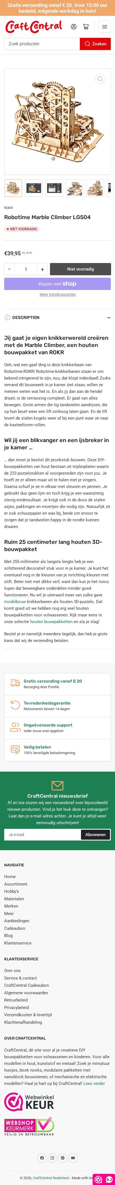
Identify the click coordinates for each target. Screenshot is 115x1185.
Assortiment (15, 884)
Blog (8, 935)
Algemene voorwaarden (26, 992)
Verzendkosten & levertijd (28, 1014)
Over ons (12, 970)
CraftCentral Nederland (51, 1178)
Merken (11, 906)
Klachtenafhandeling (23, 1022)
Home (10, 876)
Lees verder (94, 1083)
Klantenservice (18, 943)
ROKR (8, 208)
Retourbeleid (16, 1000)
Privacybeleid (16, 1007)
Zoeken (99, 43)
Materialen (14, 898)
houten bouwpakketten (51, 621)
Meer (9, 913)
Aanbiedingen (16, 920)
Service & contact (20, 978)
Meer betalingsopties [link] (58, 294)
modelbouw (15, 601)
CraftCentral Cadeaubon (26, 985)
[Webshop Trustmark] (29, 1104)
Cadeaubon (14, 928)
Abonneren (95, 834)
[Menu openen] (105, 27)
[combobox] (57, 44)
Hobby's (11, 891)
